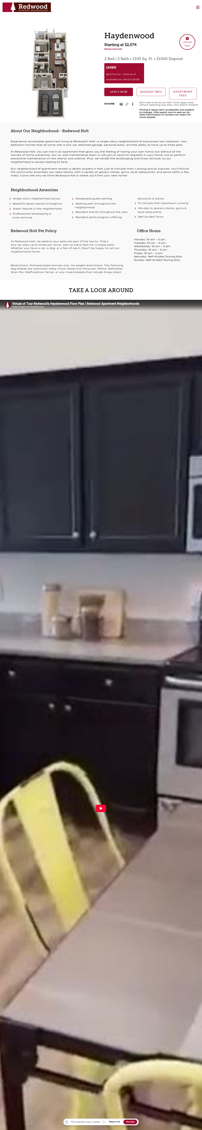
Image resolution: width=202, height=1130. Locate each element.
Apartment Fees (183, 93)
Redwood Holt (113, 49)
